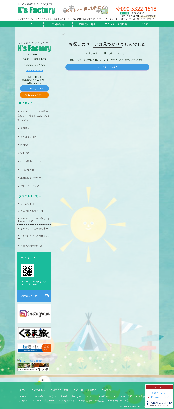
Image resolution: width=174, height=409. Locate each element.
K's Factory (135, 406)
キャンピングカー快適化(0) (34, 228)
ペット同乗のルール (30, 161)
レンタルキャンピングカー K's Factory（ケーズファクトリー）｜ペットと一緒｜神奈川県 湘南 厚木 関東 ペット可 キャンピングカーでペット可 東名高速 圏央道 (36, 8)
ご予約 (145, 24)
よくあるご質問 (28, 136)
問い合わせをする (160, 397)
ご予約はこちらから (30, 295)
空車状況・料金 (87, 24)
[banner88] (34, 336)
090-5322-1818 (34, 70)
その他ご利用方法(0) (31, 245)
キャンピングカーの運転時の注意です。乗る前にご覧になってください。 (33, 115)
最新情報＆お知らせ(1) (32, 211)
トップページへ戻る (107, 67)
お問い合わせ (27, 169)
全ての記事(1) (27, 203)
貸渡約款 (24, 153)
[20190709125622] (34, 320)
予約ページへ (158, 393)
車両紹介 (24, 128)
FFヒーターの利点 (29, 186)
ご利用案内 (58, 24)
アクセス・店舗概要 (116, 24)
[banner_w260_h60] (34, 349)
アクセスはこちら (34, 88)
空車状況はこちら (34, 94)
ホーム (29, 24)
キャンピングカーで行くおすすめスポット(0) (33, 219)
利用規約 (24, 144)
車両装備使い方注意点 (31, 177)
